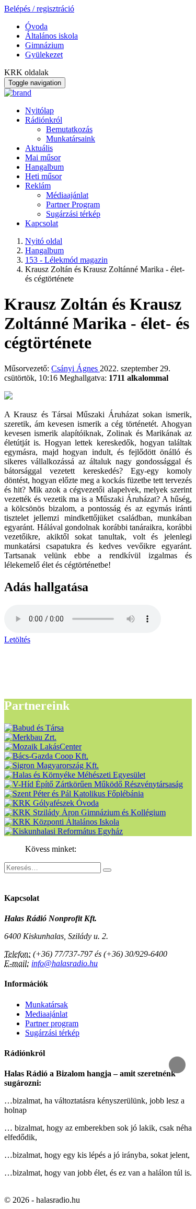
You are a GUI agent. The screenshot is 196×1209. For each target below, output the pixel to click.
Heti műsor (43, 176)
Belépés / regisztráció (39, 8)
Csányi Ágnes (75, 368)
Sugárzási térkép (73, 213)
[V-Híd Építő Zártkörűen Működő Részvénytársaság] (93, 784)
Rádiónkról (43, 119)
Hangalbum (44, 166)
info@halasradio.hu (64, 963)
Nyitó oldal (43, 241)
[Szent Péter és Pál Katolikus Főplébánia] (74, 793)
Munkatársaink (70, 138)
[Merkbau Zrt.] (30, 737)
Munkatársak (46, 1004)
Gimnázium (44, 45)
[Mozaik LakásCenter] (43, 746)
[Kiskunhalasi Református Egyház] (63, 831)
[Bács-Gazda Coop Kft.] (46, 756)
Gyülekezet (44, 54)
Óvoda (36, 26)
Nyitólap (39, 110)
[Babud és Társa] (34, 727)
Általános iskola (51, 35)
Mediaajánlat (46, 1014)
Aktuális (39, 148)
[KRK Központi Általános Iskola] (61, 821)
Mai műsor (43, 157)
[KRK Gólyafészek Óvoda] (51, 803)
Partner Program (73, 204)
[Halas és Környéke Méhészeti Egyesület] (74, 774)
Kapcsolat (41, 223)
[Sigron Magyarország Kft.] (51, 765)
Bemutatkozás (69, 129)
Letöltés (17, 639)
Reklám (38, 185)
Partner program (51, 1023)
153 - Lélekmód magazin (66, 259)
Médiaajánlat (67, 195)
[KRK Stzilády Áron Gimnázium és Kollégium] (85, 812)
